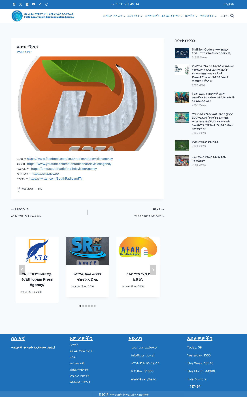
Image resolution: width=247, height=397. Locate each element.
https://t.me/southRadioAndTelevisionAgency (64, 169)
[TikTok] (46, 4)
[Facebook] (14, 4)
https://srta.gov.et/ (45, 173)
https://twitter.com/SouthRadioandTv (55, 178)
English (229, 4)
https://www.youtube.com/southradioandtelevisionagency (69, 164)
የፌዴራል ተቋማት (80, 382)
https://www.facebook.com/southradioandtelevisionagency (70, 159)
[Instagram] (27, 4)
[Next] (153, 270)
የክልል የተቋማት (79, 369)
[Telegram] (40, 4)
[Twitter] (20, 4)
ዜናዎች (74, 345)
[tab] (80, 306)
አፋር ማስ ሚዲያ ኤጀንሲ (26, 212)
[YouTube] (33, 4)
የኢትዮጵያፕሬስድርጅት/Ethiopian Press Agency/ (37, 279)
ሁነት (73, 357)
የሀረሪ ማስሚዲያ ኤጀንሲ (149, 212)
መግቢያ (107, 16)
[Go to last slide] (22, 270)
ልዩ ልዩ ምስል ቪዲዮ (81, 351)
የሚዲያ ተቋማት (24, 51)
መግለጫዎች (152, 16)
